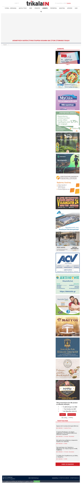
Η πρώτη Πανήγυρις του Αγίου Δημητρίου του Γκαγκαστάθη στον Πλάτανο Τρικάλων (66, 433)
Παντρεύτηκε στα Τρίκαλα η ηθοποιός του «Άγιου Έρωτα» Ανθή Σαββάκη (66, 449)
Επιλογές (37, 8)
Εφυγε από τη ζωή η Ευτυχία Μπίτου (67, 426)
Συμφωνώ (36, 481)
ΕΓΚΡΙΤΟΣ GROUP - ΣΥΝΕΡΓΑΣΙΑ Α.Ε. (69, 478)
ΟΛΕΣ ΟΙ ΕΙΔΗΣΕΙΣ (68, 464)
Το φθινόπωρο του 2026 (70, 407)
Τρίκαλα (69, 3)
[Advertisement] (41, 27)
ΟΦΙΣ (30, 8)
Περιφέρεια (53, 8)
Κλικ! (76, 8)
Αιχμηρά (45, 8)
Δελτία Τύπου (23, 8)
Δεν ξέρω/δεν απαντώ (70, 411)
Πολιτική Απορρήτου (9, 478)
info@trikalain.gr (34, 478)
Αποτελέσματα (71, 414)
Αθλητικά (62, 8)
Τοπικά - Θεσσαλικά (69, 436)
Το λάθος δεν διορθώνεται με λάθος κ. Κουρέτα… (67, 456)
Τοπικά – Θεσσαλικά (10, 8)
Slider (66, 443)
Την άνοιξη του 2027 (70, 409)
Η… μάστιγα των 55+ (66, 60)
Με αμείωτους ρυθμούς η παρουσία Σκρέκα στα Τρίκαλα (66, 440)
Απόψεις (69, 8)
